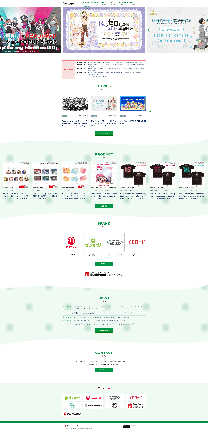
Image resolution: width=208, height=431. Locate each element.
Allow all (126, 427)
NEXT (149, 30)
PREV (58, 30)
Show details (139, 426)
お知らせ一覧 (104, 330)
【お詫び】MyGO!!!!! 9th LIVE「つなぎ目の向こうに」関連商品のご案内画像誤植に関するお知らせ (98, 320)
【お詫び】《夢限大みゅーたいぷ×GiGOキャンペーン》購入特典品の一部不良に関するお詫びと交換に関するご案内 (103, 324)
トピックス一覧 (104, 133)
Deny (133, 427)
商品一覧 (104, 206)
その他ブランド (104, 264)
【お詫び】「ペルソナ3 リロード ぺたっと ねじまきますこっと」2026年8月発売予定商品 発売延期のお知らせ (101, 317)
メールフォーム (104, 370)
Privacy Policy (90, 428)
